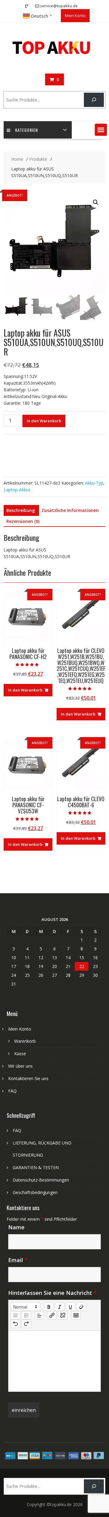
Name (16, 1227)
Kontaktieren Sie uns (28, 1078)
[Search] (94, 100)
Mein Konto (75, 15)
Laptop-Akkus (17, 490)
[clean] (81, 1306)
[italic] (59, 1306)
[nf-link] (52, 1315)
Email (18, 1260)
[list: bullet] (26, 1315)
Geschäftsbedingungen (35, 1192)
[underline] (70, 1306)
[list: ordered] (15, 1315)
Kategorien (26, 130)
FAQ (12, 1091)
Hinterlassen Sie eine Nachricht (52, 1292)
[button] (101, 130)
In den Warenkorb (44, 421)
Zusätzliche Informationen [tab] (70, 510)
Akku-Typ (94, 483)
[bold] (49, 1306)
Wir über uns (20, 1066)
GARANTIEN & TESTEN (36, 1167)
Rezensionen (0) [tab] (22, 521)
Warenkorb (25, 1041)
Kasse (20, 1053)
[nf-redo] (26, 1324)
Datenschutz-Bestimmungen (41, 1180)
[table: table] (76, 1315)
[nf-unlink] (63, 1315)
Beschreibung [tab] (20, 510)
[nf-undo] (15, 1324)
